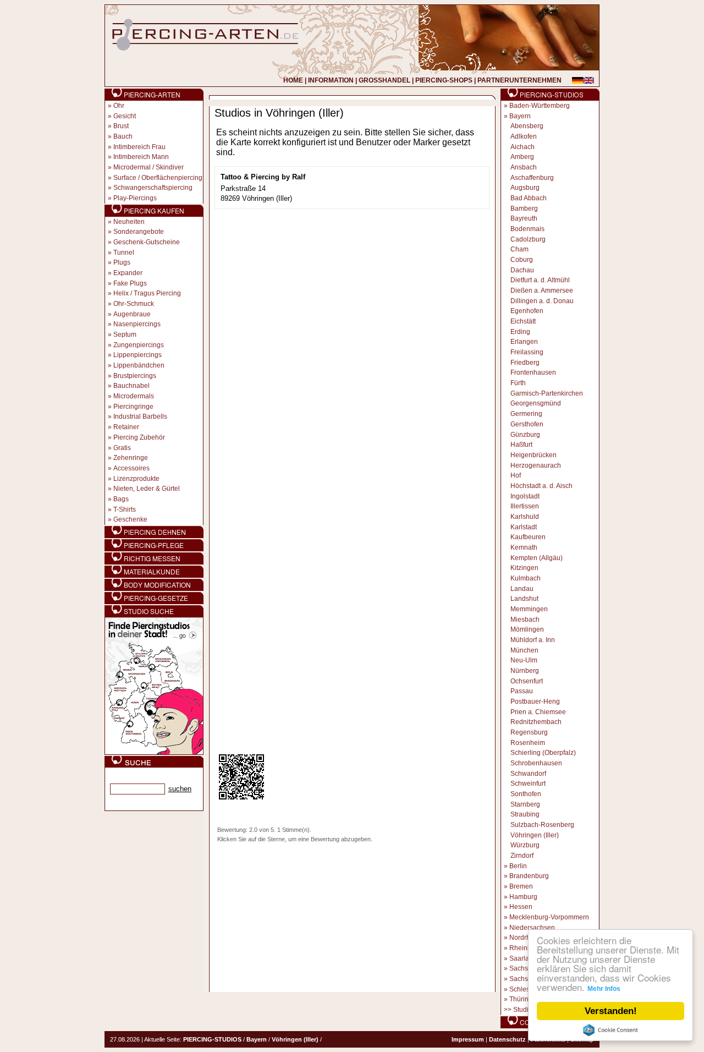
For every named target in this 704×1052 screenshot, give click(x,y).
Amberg (522, 157)
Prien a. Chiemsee (538, 712)
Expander (127, 273)
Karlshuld (524, 516)
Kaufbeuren (528, 537)
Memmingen (529, 609)
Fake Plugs (130, 283)
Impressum (468, 1039)
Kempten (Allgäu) (536, 558)
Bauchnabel (131, 386)
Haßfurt (521, 444)
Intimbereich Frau (139, 147)
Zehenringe (130, 458)
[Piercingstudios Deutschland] (154, 753)
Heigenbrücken (533, 455)
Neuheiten (129, 222)
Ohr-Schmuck (133, 304)
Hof (515, 475)
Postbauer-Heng (535, 701)
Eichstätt (523, 321)
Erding (520, 332)
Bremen (521, 886)
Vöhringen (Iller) (534, 835)
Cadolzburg (528, 239)
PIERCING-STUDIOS (212, 1039)
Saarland (523, 958)
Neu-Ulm (523, 660)
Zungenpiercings (138, 345)
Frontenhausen (533, 372)
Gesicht (124, 116)
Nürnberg (524, 671)
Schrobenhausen (536, 763)
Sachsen (522, 968)
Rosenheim (527, 743)
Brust (121, 126)
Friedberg (525, 362)
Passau (521, 691)
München (524, 650)
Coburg (521, 260)
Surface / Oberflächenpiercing (157, 178)
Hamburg (523, 897)
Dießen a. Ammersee (541, 290)
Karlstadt (523, 527)
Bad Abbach (528, 198)
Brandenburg (529, 876)
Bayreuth (523, 218)
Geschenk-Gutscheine (146, 242)
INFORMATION (331, 80)
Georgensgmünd (535, 403)
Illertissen (524, 506)
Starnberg (525, 804)
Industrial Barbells (140, 416)
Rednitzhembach (536, 722)
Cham (519, 249)
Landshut (524, 598)
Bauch (123, 136)
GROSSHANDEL (384, 80)
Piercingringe (133, 406)
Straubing (525, 814)
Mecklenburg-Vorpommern (549, 917)
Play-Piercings (135, 198)
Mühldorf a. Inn (532, 640)
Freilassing (526, 352)
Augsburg (525, 187)
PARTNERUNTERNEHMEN (519, 80)
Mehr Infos (603, 989)
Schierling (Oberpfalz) (543, 753)
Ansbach (523, 167)
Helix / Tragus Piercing (147, 293)
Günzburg (525, 435)
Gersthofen (526, 424)
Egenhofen (526, 311)
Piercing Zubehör (139, 437)
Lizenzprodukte (136, 479)
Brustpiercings (134, 376)
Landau (522, 589)
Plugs (121, 262)
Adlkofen (523, 136)
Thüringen (524, 999)
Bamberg (524, 208)
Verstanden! (611, 1011)
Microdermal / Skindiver (148, 167)
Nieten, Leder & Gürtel (146, 488)
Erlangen (524, 342)
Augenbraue (132, 314)
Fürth (518, 383)
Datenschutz (507, 1039)
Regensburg (529, 732)
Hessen (520, 907)
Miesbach (525, 619)
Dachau (522, 270)
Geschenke (130, 519)
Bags (121, 499)
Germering (526, 414)
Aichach (522, 147)
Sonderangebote (138, 231)
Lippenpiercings (137, 355)
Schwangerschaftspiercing (153, 187)
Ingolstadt (525, 496)
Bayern (520, 116)
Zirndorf (522, 855)
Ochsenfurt (526, 681)
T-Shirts (124, 509)
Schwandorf (528, 773)
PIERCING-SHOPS (443, 80)
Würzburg (525, 845)
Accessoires (131, 468)
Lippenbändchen (138, 365)
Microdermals (133, 396)
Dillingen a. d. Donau (542, 301)
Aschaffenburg (532, 178)
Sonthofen (525, 794)
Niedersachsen (532, 928)
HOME (293, 80)
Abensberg (526, 126)
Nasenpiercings (137, 324)
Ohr (118, 105)
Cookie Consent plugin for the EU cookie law (610, 1030)
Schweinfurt (528, 783)
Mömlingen (527, 629)
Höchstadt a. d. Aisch (541, 486)
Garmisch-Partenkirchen (546, 393)
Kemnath (523, 547)
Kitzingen (524, 568)
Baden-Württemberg (539, 105)
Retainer (126, 427)
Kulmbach (525, 578)
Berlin (518, 866)
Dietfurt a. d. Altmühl (540, 280)
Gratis (122, 448)
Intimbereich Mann (141, 157)
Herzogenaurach (535, 465)
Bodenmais (527, 229)
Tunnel (123, 252)
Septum (124, 334)
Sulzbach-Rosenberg (542, 825)
